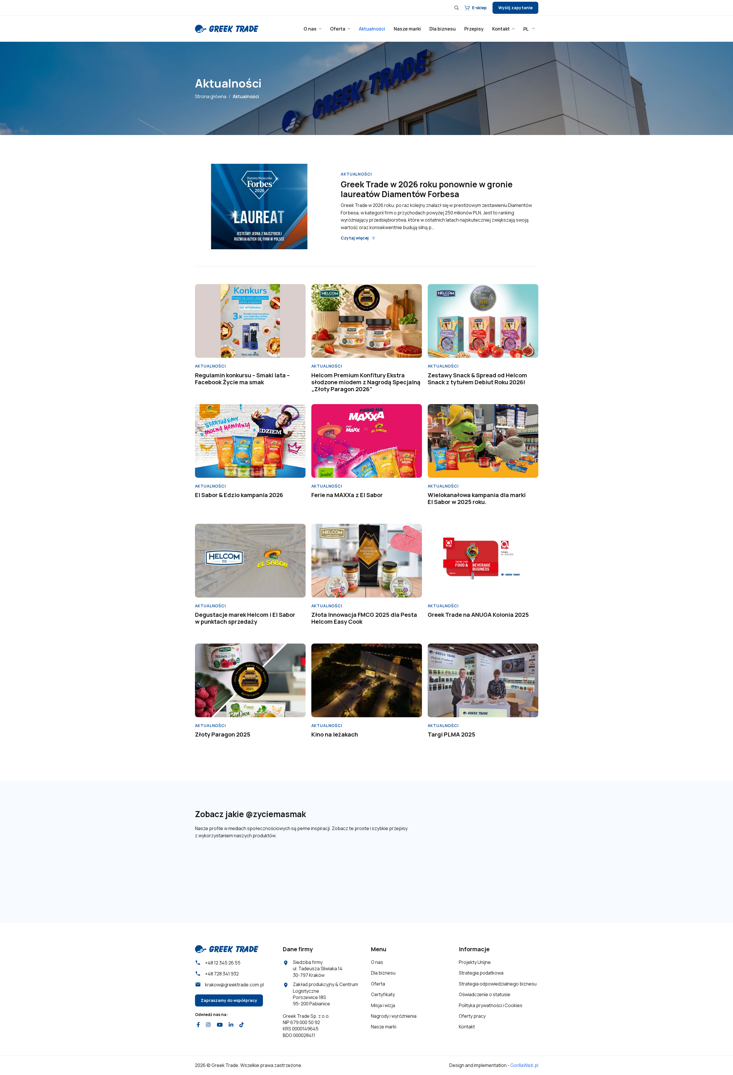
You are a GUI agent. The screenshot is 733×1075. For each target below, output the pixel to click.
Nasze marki (383, 1026)
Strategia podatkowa (481, 973)
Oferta (378, 984)
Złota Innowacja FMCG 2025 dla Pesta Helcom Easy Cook (364, 618)
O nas (377, 962)
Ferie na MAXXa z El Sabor (347, 495)
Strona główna (210, 96)
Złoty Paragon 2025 (222, 734)
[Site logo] (226, 28)
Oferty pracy (472, 1016)
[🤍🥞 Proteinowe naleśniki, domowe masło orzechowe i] (396, 869)
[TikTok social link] (242, 1024)
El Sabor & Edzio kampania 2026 (239, 495)
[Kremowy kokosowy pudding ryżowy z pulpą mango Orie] (512, 869)
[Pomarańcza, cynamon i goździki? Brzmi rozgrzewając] (221, 869)
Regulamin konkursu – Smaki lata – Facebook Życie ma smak (242, 378)
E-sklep (479, 7)
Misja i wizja (383, 1005)
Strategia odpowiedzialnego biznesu (498, 984)
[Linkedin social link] (231, 1024)
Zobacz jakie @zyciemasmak (250, 813)
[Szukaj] (456, 8)
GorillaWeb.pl (524, 1065)
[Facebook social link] (198, 1024)
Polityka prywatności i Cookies (490, 1005)
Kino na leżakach (334, 734)
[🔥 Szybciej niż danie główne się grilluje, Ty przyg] (279, 869)
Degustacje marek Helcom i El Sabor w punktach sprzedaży (245, 618)
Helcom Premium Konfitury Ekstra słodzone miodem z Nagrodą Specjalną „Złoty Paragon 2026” (366, 382)
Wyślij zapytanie (515, 7)
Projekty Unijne (475, 962)
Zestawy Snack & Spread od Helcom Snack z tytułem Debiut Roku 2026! (477, 378)
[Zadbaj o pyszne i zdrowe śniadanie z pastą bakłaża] (337, 869)
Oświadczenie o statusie (484, 994)
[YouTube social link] (219, 1024)
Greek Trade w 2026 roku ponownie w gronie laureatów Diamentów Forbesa (427, 189)
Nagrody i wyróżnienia (393, 1016)
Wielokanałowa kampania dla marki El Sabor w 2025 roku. (477, 498)
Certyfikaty (383, 994)
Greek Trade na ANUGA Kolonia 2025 (478, 615)
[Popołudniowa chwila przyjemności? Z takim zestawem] (454, 869)
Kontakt (467, 1026)
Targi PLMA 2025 (451, 734)
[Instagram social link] (208, 1024)
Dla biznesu (383, 973)
